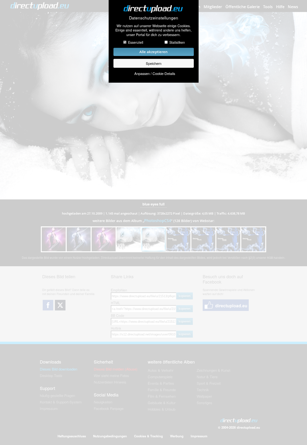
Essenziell (135, 42)
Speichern (153, 63)
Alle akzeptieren (153, 51)
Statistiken (177, 42)
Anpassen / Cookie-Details (154, 73)
